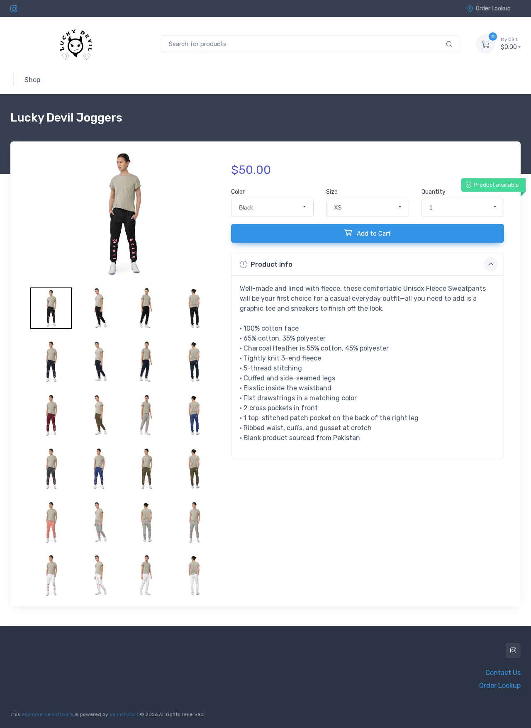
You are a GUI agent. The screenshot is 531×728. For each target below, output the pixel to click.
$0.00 (509, 44)
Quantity (433, 191)
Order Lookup (493, 8)
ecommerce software (47, 714)
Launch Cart (124, 714)
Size (332, 191)
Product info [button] (271, 264)
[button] (272, 208)
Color (238, 191)
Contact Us (503, 673)
